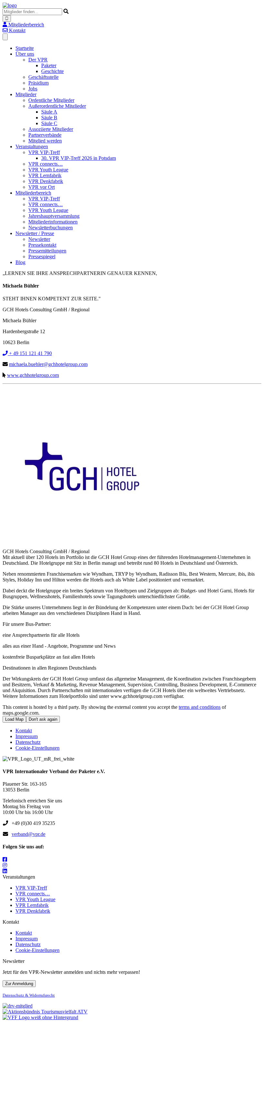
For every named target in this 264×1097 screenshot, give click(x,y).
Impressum (26, 736)
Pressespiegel (41, 256)
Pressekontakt (42, 245)
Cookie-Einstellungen (37, 748)
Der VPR (38, 59)
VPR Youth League (48, 169)
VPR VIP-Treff (44, 152)
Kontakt (23, 730)
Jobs (32, 88)
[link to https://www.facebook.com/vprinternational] (5, 859)
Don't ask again (43, 719)
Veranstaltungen (31, 146)
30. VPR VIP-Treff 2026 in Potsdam (78, 158)
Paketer (48, 65)
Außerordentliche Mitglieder (57, 106)
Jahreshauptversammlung (54, 216)
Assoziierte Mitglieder (50, 129)
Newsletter (39, 239)
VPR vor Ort (41, 187)
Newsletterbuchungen (50, 227)
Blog (20, 262)
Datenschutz (28, 742)
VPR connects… (45, 164)
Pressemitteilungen (47, 250)
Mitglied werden (45, 140)
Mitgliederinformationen (53, 221)
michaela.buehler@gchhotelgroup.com (48, 364)
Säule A (49, 111)
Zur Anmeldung (19, 983)
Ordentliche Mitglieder (51, 100)
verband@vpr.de (28, 834)
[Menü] (5, 36)
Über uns (24, 54)
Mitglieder (25, 94)
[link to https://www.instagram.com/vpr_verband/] (5, 865)
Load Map (14, 719)
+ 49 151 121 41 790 (30, 353)
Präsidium (38, 83)
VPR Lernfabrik (44, 175)
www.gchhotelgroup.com (33, 375)
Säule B (49, 117)
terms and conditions (200, 707)
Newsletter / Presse (34, 233)
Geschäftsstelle (43, 77)
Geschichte (52, 71)
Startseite (24, 48)
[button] (23, 24)
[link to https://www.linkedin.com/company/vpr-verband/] (5, 871)
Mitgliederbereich (33, 193)
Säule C (49, 123)
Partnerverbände (44, 135)
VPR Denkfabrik (45, 181)
